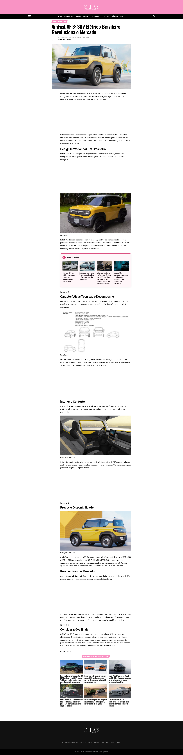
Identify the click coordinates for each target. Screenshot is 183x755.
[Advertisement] (95, 117)
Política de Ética (93, 742)
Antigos (106, 16)
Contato (82, 742)
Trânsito (115, 16)
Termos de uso (116, 742)
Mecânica (86, 16)
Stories (122, 16)
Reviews (78, 16)
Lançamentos (68, 16)
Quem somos (105, 742)
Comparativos (96, 16)
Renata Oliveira (65, 39)
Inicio (60, 16)
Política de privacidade (70, 742)
